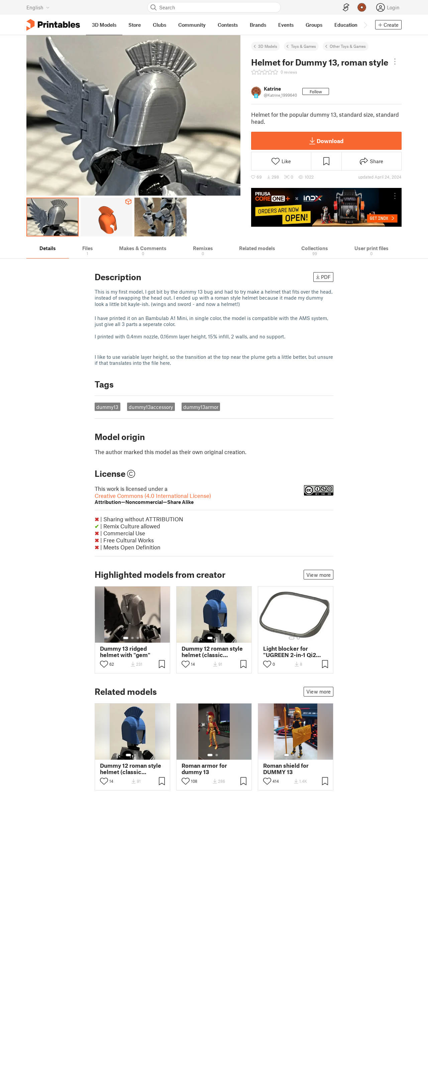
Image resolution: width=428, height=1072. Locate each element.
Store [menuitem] (134, 25)
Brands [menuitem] (258, 25)
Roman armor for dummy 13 (204, 768)
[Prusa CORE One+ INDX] (326, 207)
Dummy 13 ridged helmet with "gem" (125, 651)
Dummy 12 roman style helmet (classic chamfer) (212, 651)
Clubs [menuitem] (159, 25)
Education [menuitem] (345, 25)
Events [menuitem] (286, 25)
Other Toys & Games (348, 46)
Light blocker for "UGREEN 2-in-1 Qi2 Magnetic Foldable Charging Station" (289, 651)
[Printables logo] (53, 25)
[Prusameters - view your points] (361, 7)
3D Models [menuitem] (104, 25)
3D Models (267, 46)
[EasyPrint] (346, 7)
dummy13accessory (151, 407)
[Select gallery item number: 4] (304, 755)
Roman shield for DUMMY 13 (286, 768)
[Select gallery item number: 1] (125, 638)
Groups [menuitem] (314, 25)
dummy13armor (200, 407)
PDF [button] (326, 277)
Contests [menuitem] (228, 25)
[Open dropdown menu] (395, 62)
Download (330, 140)
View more (318, 575)
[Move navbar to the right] (365, 25)
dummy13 (107, 407)
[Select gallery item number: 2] (132, 638)
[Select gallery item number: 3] (137, 638)
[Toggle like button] (104, 664)
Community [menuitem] (192, 25)
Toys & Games (303, 46)
